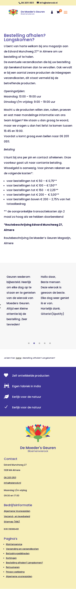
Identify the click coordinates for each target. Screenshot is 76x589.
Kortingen (11, 558)
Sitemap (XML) (12, 521)
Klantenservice (14, 544)
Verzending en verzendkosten (22, 548)
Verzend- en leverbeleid (17, 516)
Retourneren (13, 567)
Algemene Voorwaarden (17, 511)
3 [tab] (39, 343)
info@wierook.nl (12, 482)
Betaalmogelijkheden (18, 553)
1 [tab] (29, 343)
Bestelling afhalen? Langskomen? (24, 562)
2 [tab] (34, 343)
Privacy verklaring (15, 571)
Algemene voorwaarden (19, 576)
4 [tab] (44, 343)
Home (18, 358)
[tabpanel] (21, 300)
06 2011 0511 (10, 477)
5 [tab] (50, 343)
